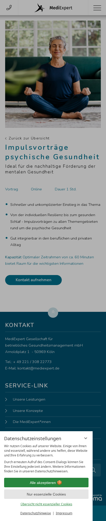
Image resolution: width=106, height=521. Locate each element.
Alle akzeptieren (43, 483)
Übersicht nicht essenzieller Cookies (46, 504)
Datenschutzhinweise (35, 513)
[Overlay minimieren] (86, 438)
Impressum (64, 513)
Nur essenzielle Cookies (46, 494)
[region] (46, 459)
